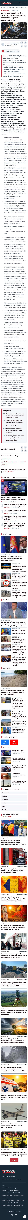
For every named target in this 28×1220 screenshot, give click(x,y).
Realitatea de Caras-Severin (8, 1200)
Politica (6, 513)
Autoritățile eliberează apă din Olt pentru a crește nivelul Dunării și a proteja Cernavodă (12, 692)
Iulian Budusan (23, 1149)
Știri (7, 7)
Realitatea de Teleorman (7, 1205)
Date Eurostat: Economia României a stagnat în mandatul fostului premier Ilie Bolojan (15, 518)
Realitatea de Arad (20, 1200)
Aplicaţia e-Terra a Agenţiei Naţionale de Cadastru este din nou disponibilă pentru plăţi (14, 1012)
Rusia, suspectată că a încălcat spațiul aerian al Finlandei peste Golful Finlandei (12, 1126)
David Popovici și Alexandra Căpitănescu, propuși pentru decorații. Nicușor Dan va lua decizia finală (13, 843)
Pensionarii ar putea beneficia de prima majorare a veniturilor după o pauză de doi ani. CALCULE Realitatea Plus (13, 500)
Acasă (4, 7)
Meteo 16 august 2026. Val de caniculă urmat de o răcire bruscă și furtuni (15, 505)
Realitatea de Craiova (16, 1202)
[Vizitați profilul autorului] (2, 44)
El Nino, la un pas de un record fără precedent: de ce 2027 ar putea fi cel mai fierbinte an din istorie (13, 927)
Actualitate (12, 7)
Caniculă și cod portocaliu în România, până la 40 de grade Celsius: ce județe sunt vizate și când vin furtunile (14, 900)
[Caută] (20, 3)
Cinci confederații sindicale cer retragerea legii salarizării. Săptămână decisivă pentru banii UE (19, 715)
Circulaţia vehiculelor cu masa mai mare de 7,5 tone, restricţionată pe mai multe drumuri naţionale (15, 437)
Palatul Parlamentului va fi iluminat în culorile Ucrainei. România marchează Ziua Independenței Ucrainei (14, 423)
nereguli (22, 462)
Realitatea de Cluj (5, 1202)
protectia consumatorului (9, 462)
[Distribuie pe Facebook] (25, 42)
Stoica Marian (23, 951)
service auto (5, 459)
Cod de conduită (19, 1179)
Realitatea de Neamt (14, 1190)
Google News (9, 472)
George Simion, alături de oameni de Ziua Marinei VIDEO (15, 511)
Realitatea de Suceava (7, 1195)
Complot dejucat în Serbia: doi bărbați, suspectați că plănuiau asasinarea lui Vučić (15, 415)
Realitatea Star (5, 1190)
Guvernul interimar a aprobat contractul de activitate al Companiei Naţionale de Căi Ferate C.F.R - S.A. (14, 955)
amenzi (4, 464)
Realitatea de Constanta (19, 1195)
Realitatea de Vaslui (18, 1205)
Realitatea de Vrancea (7, 1193)
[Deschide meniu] (25, 3)
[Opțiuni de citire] (24, 1216)
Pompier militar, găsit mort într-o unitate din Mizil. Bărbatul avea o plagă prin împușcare (12, 870)
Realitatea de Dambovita (7, 1197)
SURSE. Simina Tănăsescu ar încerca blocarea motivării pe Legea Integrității (18, 640)
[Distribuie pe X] (25, 46)
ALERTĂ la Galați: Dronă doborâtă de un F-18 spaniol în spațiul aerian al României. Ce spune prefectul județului (14, 526)
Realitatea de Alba (16, 43)
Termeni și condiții (11, 1176)
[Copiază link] (22, 42)
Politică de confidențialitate (8, 1179)
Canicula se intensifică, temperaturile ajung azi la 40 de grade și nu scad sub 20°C (14, 1097)
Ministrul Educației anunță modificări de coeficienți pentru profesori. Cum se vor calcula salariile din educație (14, 1154)
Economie (4, 501)
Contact (3, 1176)
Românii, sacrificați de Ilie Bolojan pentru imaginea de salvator (18, 632)
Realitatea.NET (5, 1188)
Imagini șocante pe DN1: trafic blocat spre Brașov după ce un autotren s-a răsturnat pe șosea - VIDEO (13, 984)
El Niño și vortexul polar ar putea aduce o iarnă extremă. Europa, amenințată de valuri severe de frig (13, 1069)
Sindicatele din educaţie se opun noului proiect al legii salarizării (14, 430)
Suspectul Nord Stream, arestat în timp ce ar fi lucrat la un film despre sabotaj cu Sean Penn (19, 595)
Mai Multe (14, 1160)
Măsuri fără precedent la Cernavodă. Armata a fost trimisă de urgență (19, 723)
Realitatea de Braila (17, 1193)
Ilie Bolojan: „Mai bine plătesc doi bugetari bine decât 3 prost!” (18, 730)
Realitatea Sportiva (14, 1188)
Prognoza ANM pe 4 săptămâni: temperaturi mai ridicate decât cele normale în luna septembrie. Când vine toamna (13, 1041)
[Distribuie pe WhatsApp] (22, 46)
